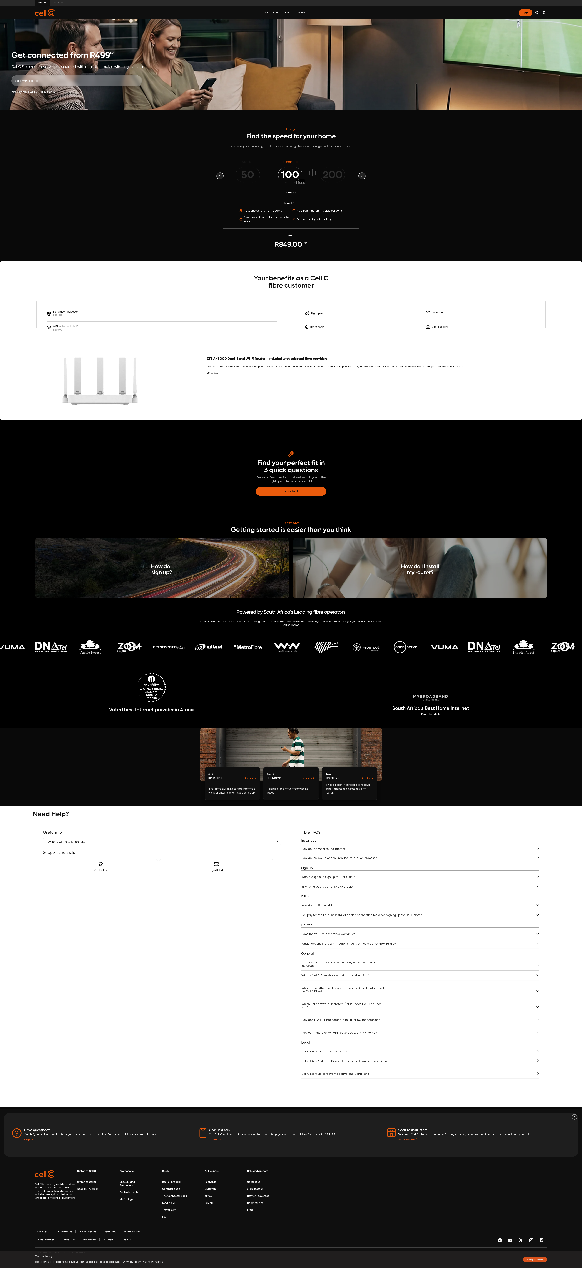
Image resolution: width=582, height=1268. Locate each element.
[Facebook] (542, 1241)
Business (58, 3)
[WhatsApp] (500, 1241)
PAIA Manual (109, 1239)
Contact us (216, 1139)
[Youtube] (510, 1241)
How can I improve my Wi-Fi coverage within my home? (339, 1032)
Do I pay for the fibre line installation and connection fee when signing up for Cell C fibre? (361, 915)
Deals (165, 1171)
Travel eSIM (169, 1210)
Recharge (210, 1182)
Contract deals (171, 1189)
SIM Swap (210, 1189)
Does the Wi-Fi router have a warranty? (328, 934)
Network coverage (258, 1196)
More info (212, 373)
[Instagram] (531, 1241)
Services (301, 13)
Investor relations (87, 1231)
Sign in (51, 92)
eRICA (208, 1196)
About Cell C (43, 1231)
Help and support (257, 1171)
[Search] (537, 13)
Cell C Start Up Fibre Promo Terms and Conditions (335, 1074)
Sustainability (110, 1231)
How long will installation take (65, 842)
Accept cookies (535, 1259)
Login (525, 13)
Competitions (255, 1203)
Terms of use (69, 1239)
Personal (42, 3)
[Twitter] (521, 1241)
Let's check (291, 491)
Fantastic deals (129, 1192)
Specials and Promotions (127, 1183)
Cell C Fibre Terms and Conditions (324, 1051)
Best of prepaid (171, 1182)
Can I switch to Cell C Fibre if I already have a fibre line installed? (338, 964)
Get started (271, 13)
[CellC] (45, 12)
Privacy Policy (89, 1239)
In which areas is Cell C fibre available (327, 886)
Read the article (430, 714)
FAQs (27, 1139)
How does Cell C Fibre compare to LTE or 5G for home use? (341, 1020)
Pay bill (209, 1203)
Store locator (406, 1139)
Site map (127, 1239)
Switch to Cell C (86, 1171)
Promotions (127, 1171)
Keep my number (87, 1189)
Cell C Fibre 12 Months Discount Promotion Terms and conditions (344, 1061)
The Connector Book (174, 1196)
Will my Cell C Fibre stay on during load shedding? (335, 975)
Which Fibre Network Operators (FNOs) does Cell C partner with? (341, 1005)
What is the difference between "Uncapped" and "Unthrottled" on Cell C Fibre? (343, 989)
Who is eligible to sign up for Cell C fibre (328, 877)
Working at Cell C (132, 1231)
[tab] (420, 849)
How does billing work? (316, 905)
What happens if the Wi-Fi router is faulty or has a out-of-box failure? (348, 943)
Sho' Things (126, 1199)
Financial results (64, 1231)
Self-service (212, 1171)
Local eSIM (168, 1203)
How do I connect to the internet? (324, 849)
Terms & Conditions (46, 1239)
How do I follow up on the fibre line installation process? (339, 858)
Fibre (165, 1217)
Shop (288, 13)
